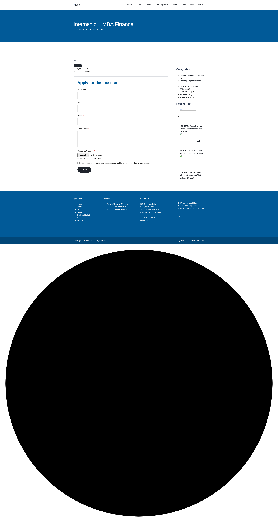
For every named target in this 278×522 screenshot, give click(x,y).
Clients (183, 5)
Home (129, 5)
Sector (79, 207)
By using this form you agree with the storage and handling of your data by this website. (115, 163)
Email (80, 103)
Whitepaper (185, 97)
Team (191, 5)
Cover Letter (83, 129)
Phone (80, 116)
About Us (138, 5)
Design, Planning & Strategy (192, 75)
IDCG (90, 241)
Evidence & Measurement (116, 209)
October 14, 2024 (196, 153)
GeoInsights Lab (162, 5)
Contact (200, 5)
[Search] (78, 65)
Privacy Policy (180, 241)
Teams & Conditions (196, 241)
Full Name (82, 90)
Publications (185, 92)
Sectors (174, 5)
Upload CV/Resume (86, 151)
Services (149, 5)
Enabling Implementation (190, 81)
